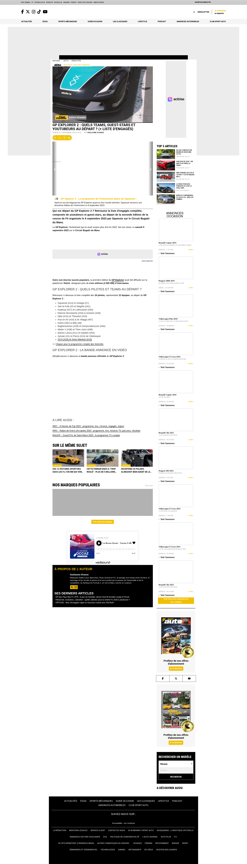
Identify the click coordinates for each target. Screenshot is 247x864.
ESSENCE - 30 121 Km (166, 591)
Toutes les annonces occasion (176, 600)
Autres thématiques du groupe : (113, 843)
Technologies (108, 850)
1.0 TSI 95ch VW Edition (168, 511)
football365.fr (40, 2)
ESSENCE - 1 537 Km (166, 250)
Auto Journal (25, 2)
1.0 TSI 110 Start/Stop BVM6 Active (172, 549)
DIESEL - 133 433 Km (166, 288)
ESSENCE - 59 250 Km (166, 554)
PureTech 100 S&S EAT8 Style (170, 473)
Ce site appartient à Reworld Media (76, 843)
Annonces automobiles (188, 21)
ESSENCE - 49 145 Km (166, 440)
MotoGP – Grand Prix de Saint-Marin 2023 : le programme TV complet (86, 435)
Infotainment (162, 843)
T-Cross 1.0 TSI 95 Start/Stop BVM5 (172, 359)
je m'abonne (176, 668)
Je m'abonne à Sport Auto (141, 830)
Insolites (76, 61)
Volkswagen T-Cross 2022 (169, 357)
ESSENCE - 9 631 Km (166, 478)
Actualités (26, 21)
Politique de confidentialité (124, 837)
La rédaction (59, 830)
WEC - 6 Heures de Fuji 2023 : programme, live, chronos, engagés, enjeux (88, 426)
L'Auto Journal (150, 837)
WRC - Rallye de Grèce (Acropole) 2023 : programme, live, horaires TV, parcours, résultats (96, 430)
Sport (185, 843)
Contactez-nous (116, 830)
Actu (65, 61)
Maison (175, 843)
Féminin (148, 843)
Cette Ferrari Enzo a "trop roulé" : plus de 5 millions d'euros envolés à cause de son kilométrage (101, 470)
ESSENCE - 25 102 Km (166, 364)
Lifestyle (142, 21)
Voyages (137, 843)
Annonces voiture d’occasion (85, 837)
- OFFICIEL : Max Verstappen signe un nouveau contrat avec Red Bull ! (84, 602)
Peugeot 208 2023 (166, 471)
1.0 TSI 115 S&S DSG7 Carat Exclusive (173, 321)
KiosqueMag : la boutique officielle (175, 830)
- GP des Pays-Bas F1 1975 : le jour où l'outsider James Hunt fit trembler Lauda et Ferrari (91, 597)
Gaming (121, 850)
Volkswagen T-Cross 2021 (169, 547)
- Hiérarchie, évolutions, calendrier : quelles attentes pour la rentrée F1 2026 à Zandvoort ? (92, 600)
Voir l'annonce (167, 253)
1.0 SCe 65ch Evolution (168, 435)
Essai (45, 21)
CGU (105, 837)
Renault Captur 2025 (167, 243)
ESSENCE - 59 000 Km (166, 326)
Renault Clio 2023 (166, 433)
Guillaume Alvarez (95, 132)
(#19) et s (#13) (75, 339)
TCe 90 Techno (164, 397)
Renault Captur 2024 (167, 395)
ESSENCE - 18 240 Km (166, 402)
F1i (32, 2)
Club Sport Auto (218, 21)
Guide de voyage (99, 2)
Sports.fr (49, 2)
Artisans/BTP (134, 850)
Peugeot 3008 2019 (167, 281)
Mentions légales (78, 830)
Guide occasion (95, 21)
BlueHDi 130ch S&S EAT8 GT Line (171, 283)
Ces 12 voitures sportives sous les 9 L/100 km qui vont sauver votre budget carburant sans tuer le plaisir (67, 470)
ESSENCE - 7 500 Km (166, 516)
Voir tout (149, 486)
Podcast (162, 21)
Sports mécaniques (67, 21)
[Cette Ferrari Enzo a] (102, 458)
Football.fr (58, 2)
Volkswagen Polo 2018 (168, 319)
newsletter (203, 12)
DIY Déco (148, 850)
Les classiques (120, 21)
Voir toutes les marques (102, 522)
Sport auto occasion (85, 2)
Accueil (56, 61)
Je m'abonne (220, 11)
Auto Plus (166, 837)
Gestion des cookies (166, 850)
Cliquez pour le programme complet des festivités (79, 344)
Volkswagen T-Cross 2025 (169, 509)
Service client (97, 830)
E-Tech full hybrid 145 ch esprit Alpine (175, 245)
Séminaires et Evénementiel (83, 850)
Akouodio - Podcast (70, 2)
